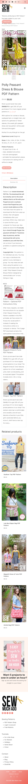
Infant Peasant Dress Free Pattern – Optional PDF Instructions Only (13, 301)
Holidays (7, 742)
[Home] (2, 23)
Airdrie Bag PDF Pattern (12, 625)
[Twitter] (6, 2)
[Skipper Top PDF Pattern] (14, 388)
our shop (12, 111)
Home (7, 771)
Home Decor (8, 744)
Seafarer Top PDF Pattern (12, 474)
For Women (8, 740)
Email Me (7, 764)
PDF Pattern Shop (10, 722)
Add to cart (7, 167)
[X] (14, 776)
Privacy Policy (9, 762)
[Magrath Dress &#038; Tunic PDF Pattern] (14, 342)
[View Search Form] (25, 2)
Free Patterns (8, 727)
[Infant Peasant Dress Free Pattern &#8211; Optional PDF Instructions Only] (14, 290)
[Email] (15, 2)
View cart (7, 21)
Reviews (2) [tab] (14, 182)
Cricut (6, 747)
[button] (24, 32)
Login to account (10, 725)
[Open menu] (24, 8)
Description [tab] (14, 178)
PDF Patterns (10, 172)
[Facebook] (3, 2)
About (6, 757)
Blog (5, 759)
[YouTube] (12, 2)
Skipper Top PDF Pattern (13, 396)
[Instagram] (9, 2)
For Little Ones (9, 737)
